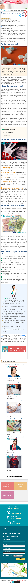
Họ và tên (6, 544)
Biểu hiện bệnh (7, 551)
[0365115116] (14, 508)
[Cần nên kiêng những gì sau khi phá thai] (14, 377)
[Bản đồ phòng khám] (14, 576)
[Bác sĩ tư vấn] (14, 349)
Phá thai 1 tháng (6, 135)
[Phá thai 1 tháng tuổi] (14, 395)
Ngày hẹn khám (8, 555)
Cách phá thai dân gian (8, 132)
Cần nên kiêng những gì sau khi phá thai (14, 365)
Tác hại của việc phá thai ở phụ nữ (14, 455)
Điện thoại (7, 548)
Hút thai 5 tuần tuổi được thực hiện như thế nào (14, 437)
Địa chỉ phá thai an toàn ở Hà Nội (14, 401)
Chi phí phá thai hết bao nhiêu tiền (14, 419)
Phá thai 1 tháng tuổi (14, 383)
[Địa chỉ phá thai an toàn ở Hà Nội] (14, 413)
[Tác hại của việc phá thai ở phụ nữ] (14, 467)
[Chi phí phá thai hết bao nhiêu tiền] (14, 431)
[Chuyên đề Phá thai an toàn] (14, 6)
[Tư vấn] (14, 512)
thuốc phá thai (4, 26)
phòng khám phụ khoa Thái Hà (18, 580)
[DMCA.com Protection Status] (16, 582)
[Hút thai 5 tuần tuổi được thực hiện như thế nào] (14, 449)
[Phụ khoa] (1, 10)
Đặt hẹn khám (20, 558)
